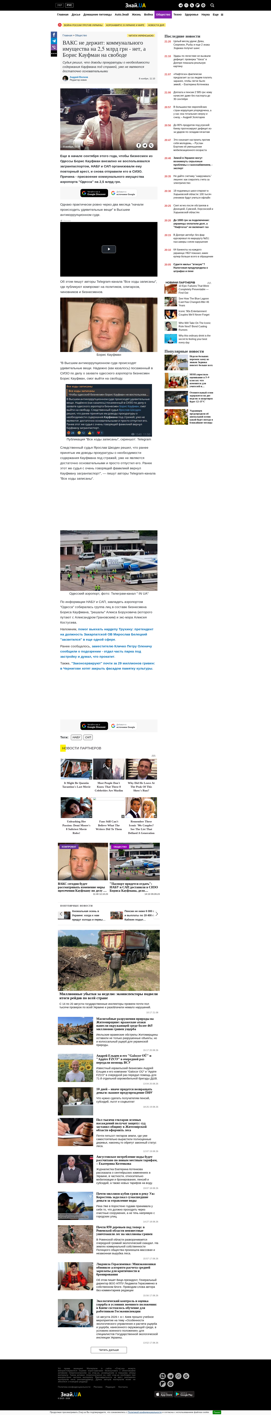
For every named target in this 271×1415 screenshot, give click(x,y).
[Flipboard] (198, 5)
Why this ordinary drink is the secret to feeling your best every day (195, 339)
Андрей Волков (79, 77)
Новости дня (156, 25)
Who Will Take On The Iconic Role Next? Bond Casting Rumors (195, 326)
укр (59, 5)
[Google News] (186, 1376)
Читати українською (141, 35)
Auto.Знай (122, 14)
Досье (76, 14)
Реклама (98, 1387)
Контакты (123, 1387)
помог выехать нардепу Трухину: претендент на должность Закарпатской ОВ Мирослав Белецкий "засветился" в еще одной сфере (106, 634)
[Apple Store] (164, 1394)
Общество (163, 14)
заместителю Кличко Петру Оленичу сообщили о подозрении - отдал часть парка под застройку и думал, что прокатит (106, 651)
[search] (212, 5)
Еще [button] (216, 14)
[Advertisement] (108, 505)
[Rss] (192, 5)
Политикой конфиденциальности (145, 1412)
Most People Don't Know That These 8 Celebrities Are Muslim (109, 786)
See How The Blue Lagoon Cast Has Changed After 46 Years (194, 302)
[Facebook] (54, 35)
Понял (217, 1412)
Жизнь (136, 14)
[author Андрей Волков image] (66, 78)
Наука (206, 14)
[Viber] (186, 5)
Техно (177, 14)
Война (148, 14)
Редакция (110, 1387)
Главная (63, 14)
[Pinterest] (203, 5)
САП (88, 737)
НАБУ (76, 737)
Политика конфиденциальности (74, 1387)
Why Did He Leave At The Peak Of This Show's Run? (141, 786)
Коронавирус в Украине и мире (125, 25)
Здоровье (191, 14)
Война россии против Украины (83, 25)
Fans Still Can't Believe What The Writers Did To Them (109, 825)
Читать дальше (109, 1349)
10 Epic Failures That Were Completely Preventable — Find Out (194, 289)
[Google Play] (184, 1394)
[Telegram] (181, 5)
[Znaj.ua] (135, 5)
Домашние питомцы (97, 14)
